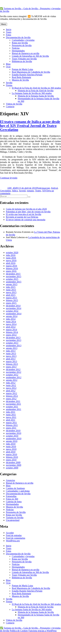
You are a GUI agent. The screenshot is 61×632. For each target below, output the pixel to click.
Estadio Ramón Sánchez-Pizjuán (27, 74)
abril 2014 (10, 327)
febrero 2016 (12, 268)
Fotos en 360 (12, 499)
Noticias (16, 48)
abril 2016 (10, 263)
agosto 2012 (11, 380)
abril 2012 (10, 390)
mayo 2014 (11, 324)
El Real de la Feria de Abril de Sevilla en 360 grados (36, 88)
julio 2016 (10, 255)
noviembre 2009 (13, 465)
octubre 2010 (12, 436)
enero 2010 (11, 460)
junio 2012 (11, 385)
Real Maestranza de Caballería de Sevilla (31, 72)
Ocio (8, 66)
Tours (8, 32)
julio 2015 (10, 287)
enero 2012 (11, 398)
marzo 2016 (11, 266)
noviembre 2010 (13, 433)
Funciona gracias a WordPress (42, 630)
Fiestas (9, 85)
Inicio (8, 29)
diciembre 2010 (13, 430)
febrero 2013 (12, 364)
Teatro (38, 190)
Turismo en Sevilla (14, 517)
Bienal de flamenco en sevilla (25, 53)
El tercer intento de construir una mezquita (25, 219)
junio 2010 (11, 446)
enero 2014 (11, 335)
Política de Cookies (19, 630)
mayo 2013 (11, 356)
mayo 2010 (11, 449)
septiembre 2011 (13, 409)
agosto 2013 (11, 348)
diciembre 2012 (13, 369)
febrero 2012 (12, 396)
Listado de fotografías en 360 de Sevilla (30, 56)
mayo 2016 (11, 260)
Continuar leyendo (8, 178)
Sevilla (9, 82)
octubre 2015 (12, 279)
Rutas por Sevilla (20, 42)
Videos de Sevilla (14, 104)
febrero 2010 (12, 457)
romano (30, 190)
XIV (44, 190)
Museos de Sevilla (20, 80)
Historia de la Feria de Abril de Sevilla (35, 90)
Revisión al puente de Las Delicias (22, 217)
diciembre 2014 (13, 305)
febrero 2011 (12, 425)
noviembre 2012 (13, 372)
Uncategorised (12, 520)
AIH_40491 (13, 188)
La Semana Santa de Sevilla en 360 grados (32, 93)
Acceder (10, 532)
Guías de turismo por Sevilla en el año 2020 (26, 209)
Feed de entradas (14, 535)
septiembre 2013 (13, 345)
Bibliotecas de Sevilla (22, 61)
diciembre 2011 (13, 401)
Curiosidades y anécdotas (18, 491)
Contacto (10, 106)
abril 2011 (10, 420)
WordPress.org (13, 540)
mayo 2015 (11, 292)
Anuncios (10, 480)
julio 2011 (10, 412)
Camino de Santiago (15, 488)
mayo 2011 (11, 417)
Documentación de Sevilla (18, 37)
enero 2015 (11, 303)
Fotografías (11, 496)
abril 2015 (10, 295)
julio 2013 (10, 351)
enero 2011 (11, 428)
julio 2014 (10, 319)
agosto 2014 (11, 316)
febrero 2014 (12, 332)
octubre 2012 (12, 375)
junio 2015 (11, 289)
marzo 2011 (11, 422)
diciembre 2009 (13, 462)
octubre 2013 (12, 343)
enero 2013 (11, 367)
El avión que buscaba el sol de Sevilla (23, 214)
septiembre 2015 (13, 281)
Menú (3, 24)
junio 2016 (11, 258)
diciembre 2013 (13, 337)
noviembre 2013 (13, 340)
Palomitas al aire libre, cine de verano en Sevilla (28, 211)
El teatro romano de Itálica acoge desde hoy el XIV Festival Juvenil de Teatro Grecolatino (30, 126)
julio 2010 (10, 444)
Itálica (15, 190)
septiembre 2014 (13, 313)
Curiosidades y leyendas (23, 40)
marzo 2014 (11, 329)
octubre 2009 (12, 468)
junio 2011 (11, 414)
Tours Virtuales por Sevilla (24, 58)
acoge (47, 188)
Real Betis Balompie (21, 77)
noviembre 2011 (13, 404)
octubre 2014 (12, 311)
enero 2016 (11, 271)
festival (54, 188)
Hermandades (18, 50)
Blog (8, 64)
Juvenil (22, 190)
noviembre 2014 (13, 308)
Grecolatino (5, 190)
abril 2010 (10, 452)
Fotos (8, 35)
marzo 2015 (11, 297)
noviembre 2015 (13, 276)
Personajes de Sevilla (22, 45)
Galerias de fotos (14, 501)
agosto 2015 (11, 284)
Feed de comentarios (15, 538)
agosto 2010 (11, 441)
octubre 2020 (12, 252)
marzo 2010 (11, 454)
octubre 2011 (12, 406)
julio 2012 (10, 382)
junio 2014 (11, 321)
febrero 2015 (12, 300)
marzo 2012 (11, 393)
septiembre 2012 (13, 377)
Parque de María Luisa (22, 69)
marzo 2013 (11, 361)
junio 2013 (11, 353)
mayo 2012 (11, 388)
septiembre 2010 (13, 438)
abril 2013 (10, 359)
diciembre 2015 (13, 274)
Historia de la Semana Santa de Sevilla (36, 96)
